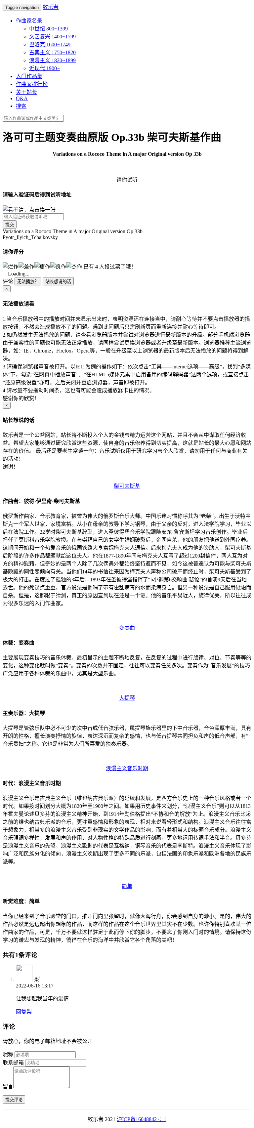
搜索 (21, 106)
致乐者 (51, 7)
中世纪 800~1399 (48, 28)
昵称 (8, 1054)
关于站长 (26, 92)
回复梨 (24, 1012)
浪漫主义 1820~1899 (52, 60)
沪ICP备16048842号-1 (141, 1119)
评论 (8, 281)
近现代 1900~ (44, 68)
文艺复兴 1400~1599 (52, 36)
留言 (8, 1086)
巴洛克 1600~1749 (49, 44)
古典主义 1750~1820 (52, 52)
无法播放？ (28, 281)
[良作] (58, 266)
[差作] (26, 266)
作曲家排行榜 (32, 84)
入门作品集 (29, 76)
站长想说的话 (58, 281)
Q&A (22, 98)
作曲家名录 (29, 20)
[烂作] (11, 266)
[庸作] (42, 266)
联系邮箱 (13, 1062)
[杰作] (74, 266)
